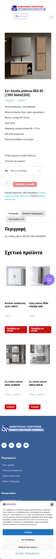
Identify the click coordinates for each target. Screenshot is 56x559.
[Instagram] (18, 445)
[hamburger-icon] (52, 17)
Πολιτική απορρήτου (32, 553)
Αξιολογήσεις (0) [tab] (16, 219)
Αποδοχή (28, 532)
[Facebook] (4, 445)
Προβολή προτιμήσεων (28, 547)
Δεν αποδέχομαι (28, 539)
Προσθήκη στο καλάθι (25, 184)
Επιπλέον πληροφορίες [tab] (32, 213)
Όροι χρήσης (19, 553)
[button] (52, 504)
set (6, 170)
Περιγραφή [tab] (13, 213)
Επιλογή (10, 407)
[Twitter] (11, 445)
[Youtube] (26, 445)
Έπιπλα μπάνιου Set (21, 196)
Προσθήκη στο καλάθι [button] (13, 329)
